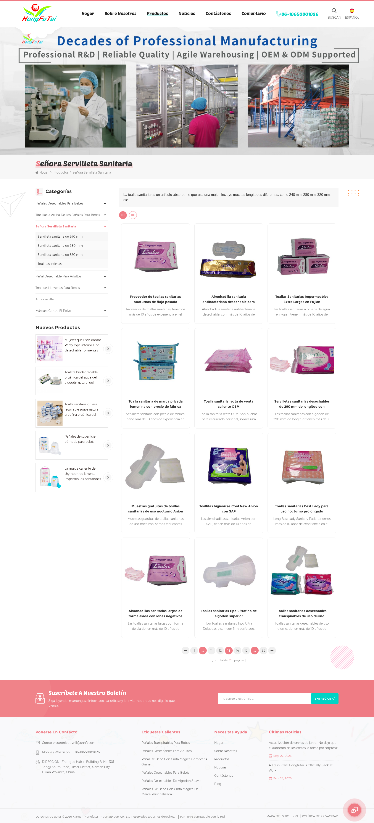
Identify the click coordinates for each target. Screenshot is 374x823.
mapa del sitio (277, 816)
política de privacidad (320, 816)
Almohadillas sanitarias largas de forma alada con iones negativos (155, 613)
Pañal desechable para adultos (58, 276)
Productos (157, 13)
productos (221, 759)
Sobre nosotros (120, 13)
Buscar (334, 17)
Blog (217, 784)
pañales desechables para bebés (59, 203)
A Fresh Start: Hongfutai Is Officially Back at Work (300, 767)
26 (263, 650)
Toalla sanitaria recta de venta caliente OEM (228, 404)
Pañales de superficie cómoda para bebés (80, 439)
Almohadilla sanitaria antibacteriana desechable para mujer (229, 299)
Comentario (254, 13)
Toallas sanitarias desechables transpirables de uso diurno (302, 613)
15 (246, 650)
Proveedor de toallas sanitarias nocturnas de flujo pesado (155, 299)
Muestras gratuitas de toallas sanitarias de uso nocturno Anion (155, 508)
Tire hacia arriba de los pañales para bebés (67, 215)
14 (237, 650)
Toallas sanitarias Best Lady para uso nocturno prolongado (302, 508)
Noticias (187, 13)
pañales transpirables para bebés (166, 743)
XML (296, 816)
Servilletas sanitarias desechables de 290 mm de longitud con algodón (302, 404)
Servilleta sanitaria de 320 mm (60, 255)
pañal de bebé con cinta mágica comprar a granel (175, 761)
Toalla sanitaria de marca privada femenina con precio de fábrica (156, 404)
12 (220, 650)
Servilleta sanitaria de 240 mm (60, 236)
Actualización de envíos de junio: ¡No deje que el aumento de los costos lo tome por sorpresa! (303, 745)
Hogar (88, 13)
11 (211, 650)
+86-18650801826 (299, 14)
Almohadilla (44, 299)
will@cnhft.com (83, 743)
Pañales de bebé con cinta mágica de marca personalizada (170, 791)
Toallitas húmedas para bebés (57, 288)
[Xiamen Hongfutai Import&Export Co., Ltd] (39, 13)
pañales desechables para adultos (167, 751)
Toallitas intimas (49, 264)
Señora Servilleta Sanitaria (55, 226)
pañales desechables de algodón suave (171, 781)
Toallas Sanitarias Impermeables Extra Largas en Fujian (301, 299)
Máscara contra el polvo (53, 311)
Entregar (322, 698)
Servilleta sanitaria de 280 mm (60, 246)
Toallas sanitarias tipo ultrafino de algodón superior (229, 613)
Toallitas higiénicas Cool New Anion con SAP (228, 508)
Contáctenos (218, 13)
